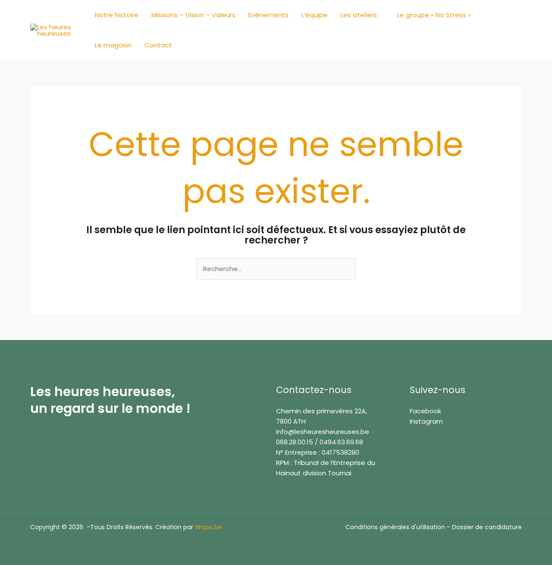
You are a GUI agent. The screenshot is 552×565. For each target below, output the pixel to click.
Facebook (425, 410)
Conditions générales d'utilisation (395, 527)
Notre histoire (116, 14)
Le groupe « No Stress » (434, 14)
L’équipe (314, 14)
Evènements (268, 14)
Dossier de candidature (487, 527)
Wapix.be (208, 527)
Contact (158, 45)
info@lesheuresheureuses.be (322, 431)
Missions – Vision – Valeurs (193, 14)
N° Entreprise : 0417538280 (317, 452)
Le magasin (113, 45)
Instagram (426, 421)
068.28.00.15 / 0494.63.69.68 (319, 441)
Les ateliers (359, 14)
